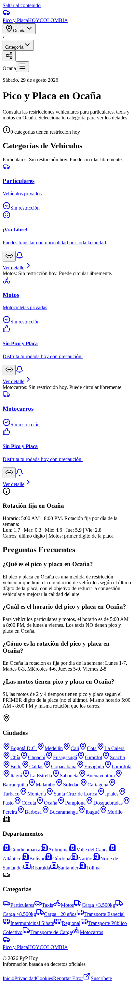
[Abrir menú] (22, 66)
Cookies (44, 978)
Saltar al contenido (22, 5)
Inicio (8, 978)
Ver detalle (13, 267)
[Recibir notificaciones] (19, 258)
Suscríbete (101, 978)
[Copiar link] (9, 256)
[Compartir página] (9, 56)
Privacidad (25, 978)
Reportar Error (68, 978)
